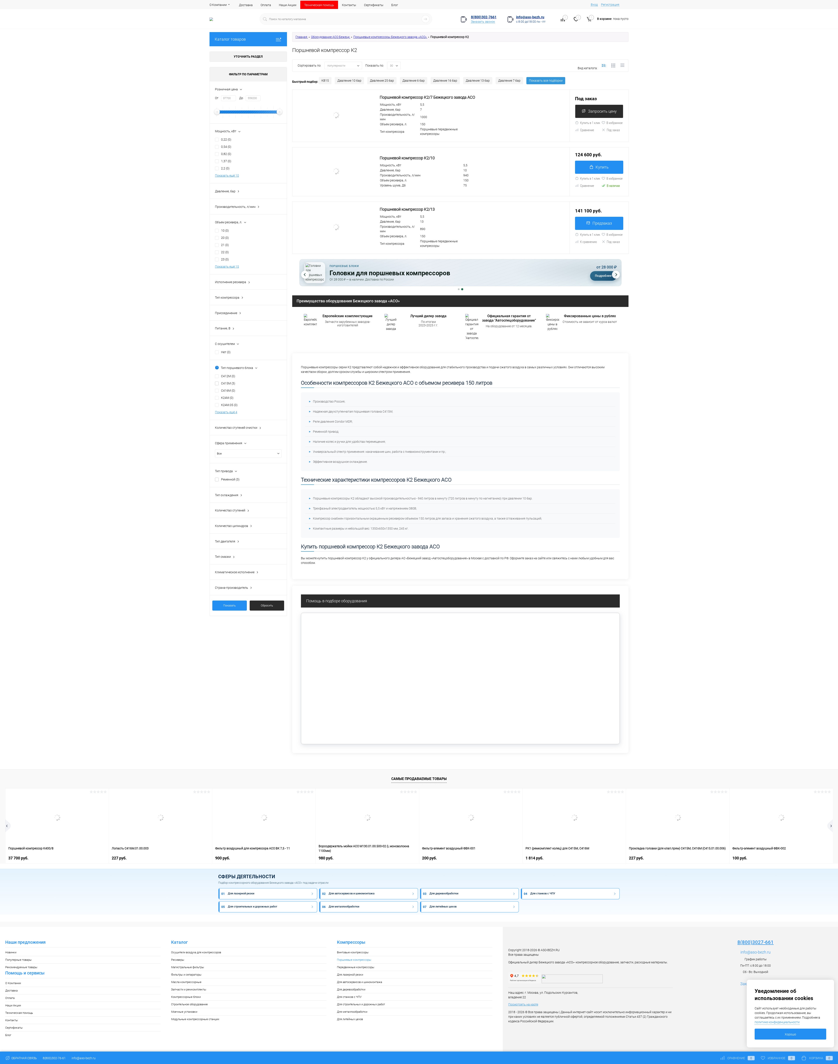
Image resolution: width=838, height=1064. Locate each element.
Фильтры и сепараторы (186, 974)
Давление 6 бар (413, 80)
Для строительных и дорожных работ (361, 1004)
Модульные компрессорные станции (195, 1019)
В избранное (614, 123)
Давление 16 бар (445, 80)
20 (225, 237)
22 (225, 252)
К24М (227, 397)
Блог (394, 5)
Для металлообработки (352, 1011)
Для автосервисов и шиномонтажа (359, 982)
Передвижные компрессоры (355, 967)
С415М (228, 383)
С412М (228, 376)
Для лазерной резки (350, 974)
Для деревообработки (351, 989)
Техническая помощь (319, 5)
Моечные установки (184, 1011)
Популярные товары (18, 959)
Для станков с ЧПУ (349, 997)
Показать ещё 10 (227, 175)
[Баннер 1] (459, 289)
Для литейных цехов (350, 1019)
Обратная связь (24, 1058)
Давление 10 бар (349, 80)
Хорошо (790, 1034)
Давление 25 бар (382, 80)
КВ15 (325, 80)
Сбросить (267, 605)
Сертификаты (373, 5)
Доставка (246, 5)
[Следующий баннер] (616, 275)
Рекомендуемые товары (21, 967)
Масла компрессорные (186, 982)
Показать (229, 605)
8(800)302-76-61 (54, 1058)
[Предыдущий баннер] (305, 275)
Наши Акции (287, 5)
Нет (226, 352)
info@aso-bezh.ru (755, 952)
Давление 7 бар (509, 80)
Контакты (349, 5)
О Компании (218, 5)
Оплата (266, 5)
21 (225, 245)
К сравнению (588, 242)
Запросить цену (602, 111)
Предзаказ (602, 223)
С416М (228, 390)
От (216, 98)
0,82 (226, 154)
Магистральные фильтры (187, 967)
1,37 (226, 161)
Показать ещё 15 (227, 266)
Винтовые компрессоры (353, 952)
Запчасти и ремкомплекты (188, 989)
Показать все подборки (546, 80)
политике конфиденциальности (777, 1022)
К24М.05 (229, 405)
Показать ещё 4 (226, 412)
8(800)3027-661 (755, 942)
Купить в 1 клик (590, 123)
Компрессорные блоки (186, 997)
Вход (594, 4)
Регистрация (610, 4)
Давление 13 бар (478, 80)
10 (225, 230)
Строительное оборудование (189, 1004)
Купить (602, 167)
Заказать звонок (483, 21)
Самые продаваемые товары (419, 779)
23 (225, 259)
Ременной (230, 479)
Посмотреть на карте (523, 1004)
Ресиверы (177, 959)
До (241, 98)
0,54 (226, 146)
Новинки (10, 952)
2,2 (225, 168)
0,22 (226, 139)
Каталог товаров (230, 39)
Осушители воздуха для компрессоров (196, 952)
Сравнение (587, 130)
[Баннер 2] (462, 289)
